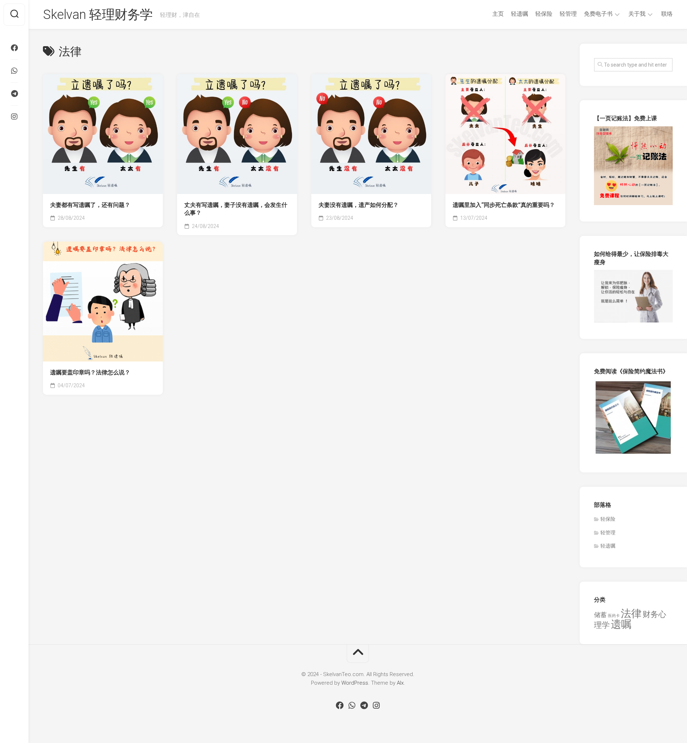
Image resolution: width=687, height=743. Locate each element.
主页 (498, 13)
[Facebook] (14, 48)
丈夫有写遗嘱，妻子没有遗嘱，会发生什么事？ (235, 209)
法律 (631, 613)
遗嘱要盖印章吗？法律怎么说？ (90, 372)
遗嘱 (621, 624)
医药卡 (614, 615)
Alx (400, 683)
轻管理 (568, 13)
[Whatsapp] (14, 71)
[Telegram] (14, 94)
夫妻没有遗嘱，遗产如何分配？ (358, 204)
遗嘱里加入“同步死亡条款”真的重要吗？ (504, 204)
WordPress (354, 683)
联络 (667, 13)
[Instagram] (14, 117)
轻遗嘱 (519, 13)
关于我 (636, 13)
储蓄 (600, 614)
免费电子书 (598, 13)
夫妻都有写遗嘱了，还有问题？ (90, 204)
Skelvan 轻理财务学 (98, 14)
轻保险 (543, 13)
